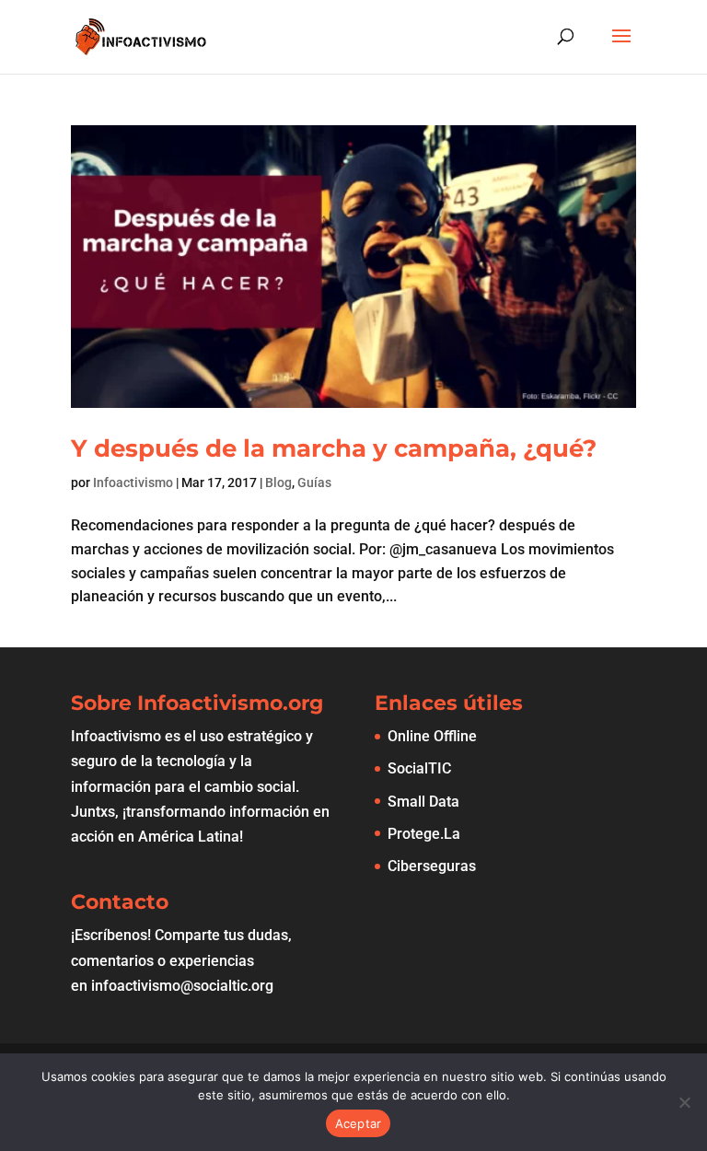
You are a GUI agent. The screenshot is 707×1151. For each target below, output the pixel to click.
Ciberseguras (432, 866)
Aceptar (358, 1123)
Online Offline (432, 736)
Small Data (423, 801)
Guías (314, 482)
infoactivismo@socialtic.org (182, 985)
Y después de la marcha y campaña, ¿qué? (334, 448)
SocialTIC (419, 768)
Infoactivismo (133, 482)
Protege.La (424, 834)
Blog (278, 482)
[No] (684, 1102)
